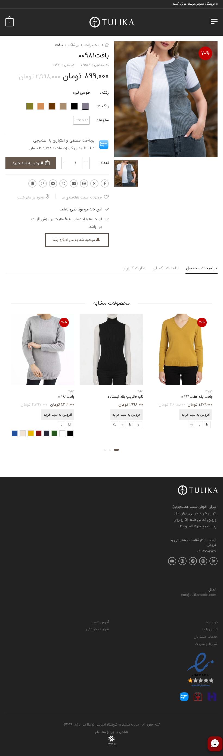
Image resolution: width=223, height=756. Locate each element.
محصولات (91, 45)
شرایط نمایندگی (97, 629)
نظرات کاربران (133, 268)
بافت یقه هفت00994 (196, 397)
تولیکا (208, 391)
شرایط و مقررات (206, 644)
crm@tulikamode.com (198, 595)
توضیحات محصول (201, 268)
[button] (116, 449)
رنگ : (104, 93)
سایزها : (103, 120)
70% (205, 53)
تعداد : (103, 163)
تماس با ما (210, 629)
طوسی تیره (81, 93)
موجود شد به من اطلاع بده (74, 240)
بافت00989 (65, 397)
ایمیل (212, 589)
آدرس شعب (100, 622)
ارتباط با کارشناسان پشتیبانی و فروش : (193, 542)
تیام (97, 731)
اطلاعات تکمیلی (166, 268)
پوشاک (74, 45)
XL (114, 425)
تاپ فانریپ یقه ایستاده (125, 397)
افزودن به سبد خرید (27, 163)
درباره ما (212, 622)
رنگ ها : (102, 106)
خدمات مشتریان (206, 636)
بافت (59, 45)
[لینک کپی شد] (32, 183)
